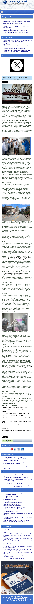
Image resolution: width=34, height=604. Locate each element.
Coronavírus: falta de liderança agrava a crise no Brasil (15, 413)
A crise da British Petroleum (9, 494)
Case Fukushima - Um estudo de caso (12, 504)
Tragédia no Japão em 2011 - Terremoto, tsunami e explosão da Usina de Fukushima (17, 556)
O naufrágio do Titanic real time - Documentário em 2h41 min (17, 549)
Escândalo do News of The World (11, 496)
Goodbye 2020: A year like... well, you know (12, 415)
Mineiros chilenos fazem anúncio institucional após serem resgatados (17, 553)
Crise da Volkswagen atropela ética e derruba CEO (15, 30)
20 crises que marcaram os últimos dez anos (13, 501)
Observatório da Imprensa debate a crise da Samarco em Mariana (17, 544)
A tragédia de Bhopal (8, 497)
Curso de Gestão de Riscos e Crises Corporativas (14, 465)
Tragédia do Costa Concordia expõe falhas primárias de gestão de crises (17, 27)
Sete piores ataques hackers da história (12, 502)
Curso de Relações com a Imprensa (11, 463)
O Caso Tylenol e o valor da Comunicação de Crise (15, 493)
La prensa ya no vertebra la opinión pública (13, 481)
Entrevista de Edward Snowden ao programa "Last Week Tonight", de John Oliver (17, 539)
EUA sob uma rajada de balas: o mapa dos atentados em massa (17, 514)
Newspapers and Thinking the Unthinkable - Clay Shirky (16, 485)
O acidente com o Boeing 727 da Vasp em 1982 (14, 507)
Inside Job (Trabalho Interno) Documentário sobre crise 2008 (17, 533)
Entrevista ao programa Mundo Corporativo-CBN (14, 458)
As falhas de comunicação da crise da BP (13, 23)
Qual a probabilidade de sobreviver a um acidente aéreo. (16, 520)
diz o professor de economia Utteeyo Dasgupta (17, 367)
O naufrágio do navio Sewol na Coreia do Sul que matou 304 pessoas (17, 536)
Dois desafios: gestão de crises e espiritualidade (14, 29)
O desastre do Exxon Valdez (10, 499)
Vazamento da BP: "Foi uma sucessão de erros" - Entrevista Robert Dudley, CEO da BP (17, 480)
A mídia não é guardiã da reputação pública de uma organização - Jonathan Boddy (17, 475)
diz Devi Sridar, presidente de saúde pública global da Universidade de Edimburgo (17, 258)
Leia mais (18, 33)
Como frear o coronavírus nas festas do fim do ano (14, 407)
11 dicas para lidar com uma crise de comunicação (15, 24)
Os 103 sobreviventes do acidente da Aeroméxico (14, 521)
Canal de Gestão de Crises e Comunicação (13, 457)
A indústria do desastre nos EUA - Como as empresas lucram (17, 550)
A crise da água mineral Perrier (10, 511)
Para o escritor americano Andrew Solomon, (13, 273)
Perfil (22, 596)
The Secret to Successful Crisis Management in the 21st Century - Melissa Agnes (17, 547)
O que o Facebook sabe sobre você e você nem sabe (15, 32)
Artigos (18, 596)
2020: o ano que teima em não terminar (15, 77)
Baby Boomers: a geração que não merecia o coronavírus (16, 424)
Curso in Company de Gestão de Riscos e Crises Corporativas (17, 466)
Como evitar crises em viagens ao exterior (13, 20)
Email (18, 79)
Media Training (6, 468)
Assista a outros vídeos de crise (17, 558)
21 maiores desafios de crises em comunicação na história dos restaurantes (17, 518)
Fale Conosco (14, 596)
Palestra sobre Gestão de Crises (10, 460)
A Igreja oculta (6, 529)
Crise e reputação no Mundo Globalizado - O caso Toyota (16, 21)
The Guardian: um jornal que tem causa (12, 483)
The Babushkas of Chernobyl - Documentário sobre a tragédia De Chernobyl (17, 541)
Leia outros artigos (18, 486)
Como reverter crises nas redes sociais (12, 505)
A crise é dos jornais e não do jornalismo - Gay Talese (15, 477)
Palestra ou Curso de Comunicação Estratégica (14, 462)
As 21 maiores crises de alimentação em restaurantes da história (17, 509)
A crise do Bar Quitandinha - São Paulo (12, 516)
